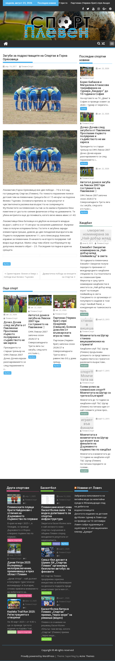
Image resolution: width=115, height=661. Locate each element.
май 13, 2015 (103, 418)
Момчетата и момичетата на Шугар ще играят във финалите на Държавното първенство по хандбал (86, 424)
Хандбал (84, 314)
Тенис (83, 108)
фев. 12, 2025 (31, 601)
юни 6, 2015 (87, 243)
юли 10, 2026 (65, 496)
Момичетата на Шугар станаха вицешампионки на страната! (86, 324)
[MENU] (112, 43)
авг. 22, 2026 (11, 314)
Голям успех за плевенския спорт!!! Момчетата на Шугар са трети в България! (86, 376)
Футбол (7, 264)
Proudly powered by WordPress (37, 656)
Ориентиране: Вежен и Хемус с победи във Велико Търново (21, 275)
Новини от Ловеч (89, 488)
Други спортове (14, 540)
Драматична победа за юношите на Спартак (59, 275)
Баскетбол (46, 544)
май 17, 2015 (103, 370)
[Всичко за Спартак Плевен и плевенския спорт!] (6, 43)
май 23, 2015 (103, 319)
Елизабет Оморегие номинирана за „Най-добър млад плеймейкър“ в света (96, 236)
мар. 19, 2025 (15, 555)
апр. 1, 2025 (30, 496)
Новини (56, 544)
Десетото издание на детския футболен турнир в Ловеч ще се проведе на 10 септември (90, 517)
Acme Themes (87, 656)
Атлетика (12, 595)
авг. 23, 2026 (103, 68)
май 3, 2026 (64, 549)
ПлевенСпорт (27, 66)
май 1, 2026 (64, 598)
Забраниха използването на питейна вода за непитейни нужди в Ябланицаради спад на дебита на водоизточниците (89, 502)
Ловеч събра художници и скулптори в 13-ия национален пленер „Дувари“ (91, 528)
